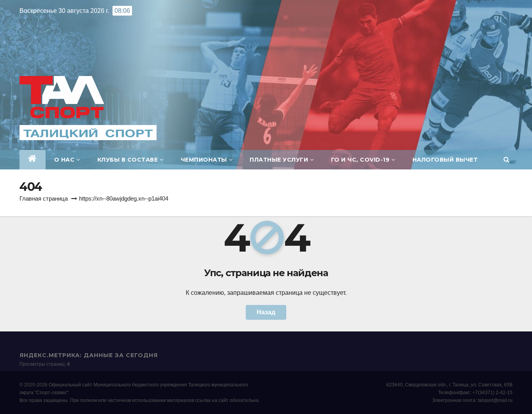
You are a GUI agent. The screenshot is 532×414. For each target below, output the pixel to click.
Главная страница (43, 198)
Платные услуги (279, 159)
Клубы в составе (127, 159)
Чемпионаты (204, 159)
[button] (506, 159)
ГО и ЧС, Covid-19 (360, 159)
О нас (64, 159)
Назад (266, 312)
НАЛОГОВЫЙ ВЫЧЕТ (445, 159)
